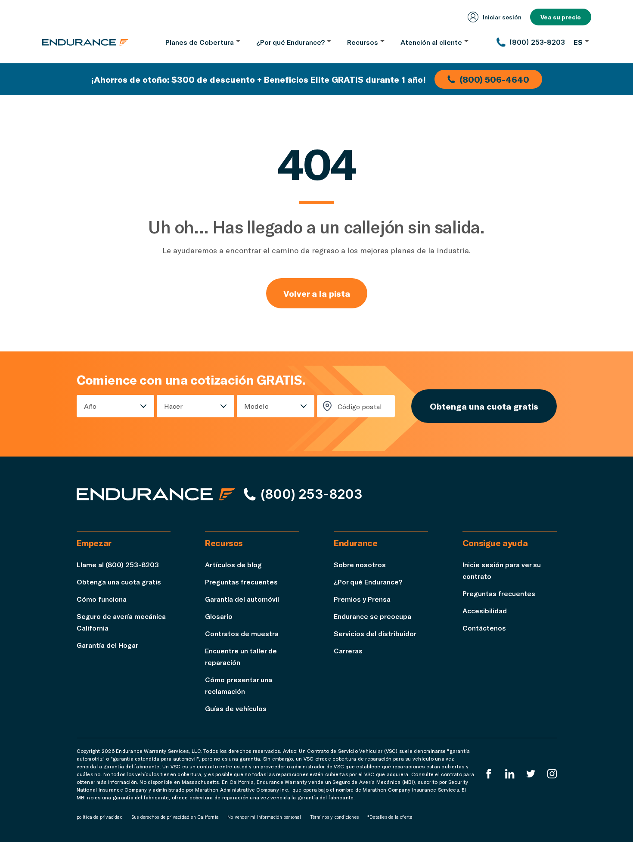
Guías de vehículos (236, 708)
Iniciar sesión (502, 17)
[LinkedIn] (510, 774)
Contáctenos (484, 628)
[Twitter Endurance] (531, 774)
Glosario (219, 616)
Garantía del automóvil (242, 599)
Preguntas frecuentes (241, 582)
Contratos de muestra (242, 633)
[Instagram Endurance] (552, 774)
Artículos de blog (233, 564)
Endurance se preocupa (372, 616)
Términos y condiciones (334, 817)
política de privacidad (100, 817)
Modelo (256, 406)
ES (578, 42)
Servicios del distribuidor (375, 633)
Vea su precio (560, 17)
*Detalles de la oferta (390, 817)
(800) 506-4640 (494, 79)
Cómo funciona (102, 599)
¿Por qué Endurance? (368, 582)
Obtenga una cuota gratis (484, 406)
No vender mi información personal (264, 817)
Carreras (348, 650)
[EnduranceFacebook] (488, 774)
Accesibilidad (484, 610)
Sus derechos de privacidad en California (175, 817)
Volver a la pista (316, 293)
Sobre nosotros (360, 564)
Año (90, 406)
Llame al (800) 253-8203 (118, 564)
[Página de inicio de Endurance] (85, 42)
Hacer (173, 406)
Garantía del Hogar (107, 645)
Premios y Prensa (362, 599)
